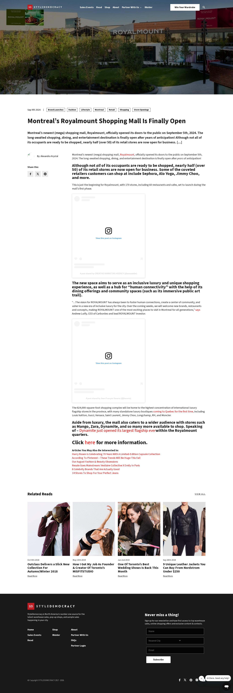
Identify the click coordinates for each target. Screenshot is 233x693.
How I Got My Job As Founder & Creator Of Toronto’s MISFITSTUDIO (93, 568)
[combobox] (164, 641)
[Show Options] (191, 641)
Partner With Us (131, 7)
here (90, 442)
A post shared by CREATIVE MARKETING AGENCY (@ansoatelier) (108, 273)
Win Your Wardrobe (185, 7)
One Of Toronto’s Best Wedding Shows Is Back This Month (138, 568)
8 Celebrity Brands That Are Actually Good (95, 469)
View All (200, 494)
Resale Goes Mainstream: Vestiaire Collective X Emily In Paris (106, 465)
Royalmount (127, 155)
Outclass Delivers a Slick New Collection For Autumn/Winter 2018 (49, 568)
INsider (148, 7)
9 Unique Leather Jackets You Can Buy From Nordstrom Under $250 (184, 568)
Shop (107, 7)
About (116, 7)
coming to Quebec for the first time (173, 411)
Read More (32, 576)
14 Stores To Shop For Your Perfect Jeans (95, 473)
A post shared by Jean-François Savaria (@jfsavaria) (108, 398)
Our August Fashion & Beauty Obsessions (95, 462)
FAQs (73, 640)
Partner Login (78, 645)
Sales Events (87, 7)
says (197, 310)
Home (31, 629)
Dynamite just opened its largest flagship (117, 431)
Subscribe (158, 659)
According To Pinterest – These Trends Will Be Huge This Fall (106, 458)
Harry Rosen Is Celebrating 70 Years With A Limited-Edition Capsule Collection (116, 454)
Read (99, 7)
